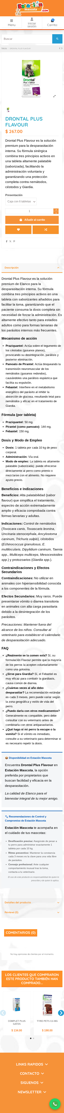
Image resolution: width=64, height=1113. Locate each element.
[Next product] (61, 48)
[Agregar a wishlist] (18, 229)
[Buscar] (57, 39)
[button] (30, 1038)
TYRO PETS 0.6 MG (47, 1021)
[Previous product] (60, 48)
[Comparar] (27, 1002)
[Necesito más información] (55, 1104)
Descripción (12, 267)
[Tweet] (10, 241)
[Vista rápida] (27, 1007)
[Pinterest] (14, 241)
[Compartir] (6, 241)
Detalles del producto (18, 902)
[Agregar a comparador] (46, 229)
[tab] (32, 268)
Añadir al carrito (34, 219)
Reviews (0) (11, 912)
